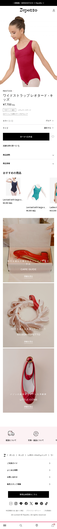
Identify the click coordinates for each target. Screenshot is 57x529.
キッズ (21, 455)
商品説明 (6, 154)
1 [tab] (25, 86)
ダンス (12, 455)
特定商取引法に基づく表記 (14, 510)
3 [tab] (29, 86)
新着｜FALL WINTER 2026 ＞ (28, 3)
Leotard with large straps (14, 200)
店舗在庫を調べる (10, 145)
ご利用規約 (47, 510)
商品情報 (6, 163)
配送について (11, 440)
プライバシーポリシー (33, 510)
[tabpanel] (28, 51)
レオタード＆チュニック (37, 455)
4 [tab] (32, 86)
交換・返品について (36, 440)
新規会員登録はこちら (28, 494)
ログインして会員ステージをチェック (15, 114)
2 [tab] (27, 86)
